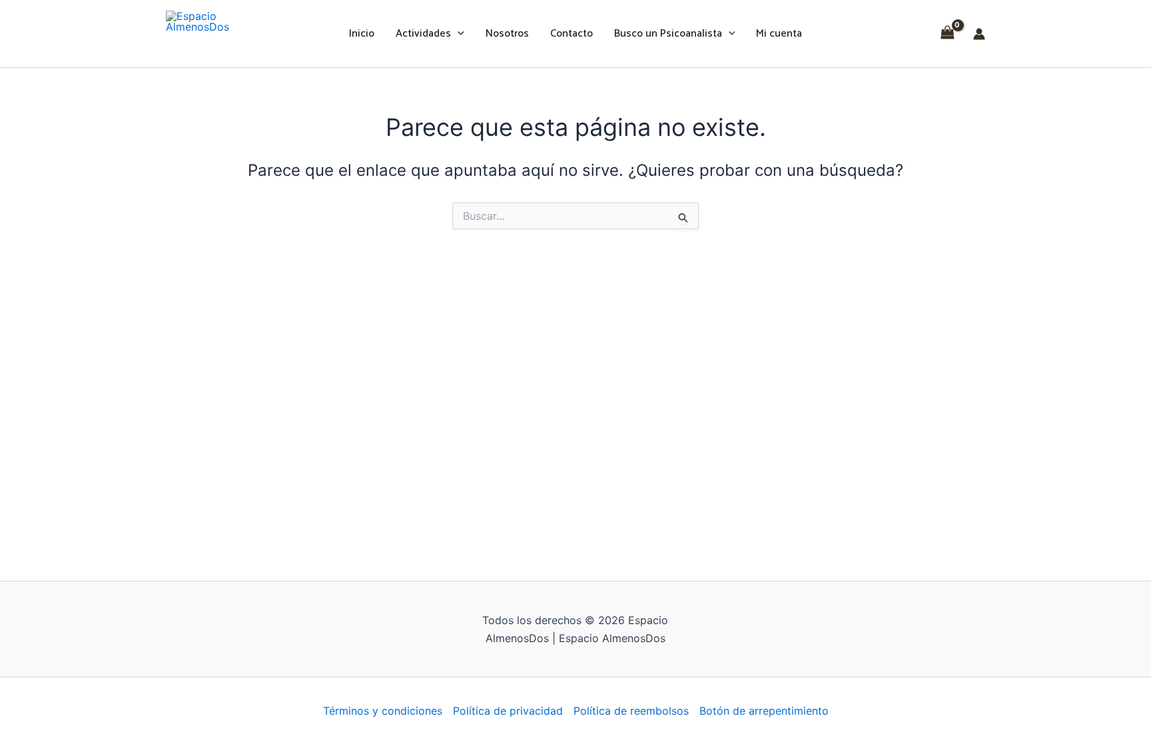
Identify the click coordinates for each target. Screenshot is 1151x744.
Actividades (423, 34)
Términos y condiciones (382, 710)
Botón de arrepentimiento (764, 710)
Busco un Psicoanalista (668, 34)
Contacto (571, 34)
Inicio (361, 34)
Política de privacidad (508, 710)
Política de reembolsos (631, 710)
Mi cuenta (779, 34)
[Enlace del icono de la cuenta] (979, 34)
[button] (457, 34)
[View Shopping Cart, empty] (947, 33)
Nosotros (507, 34)
